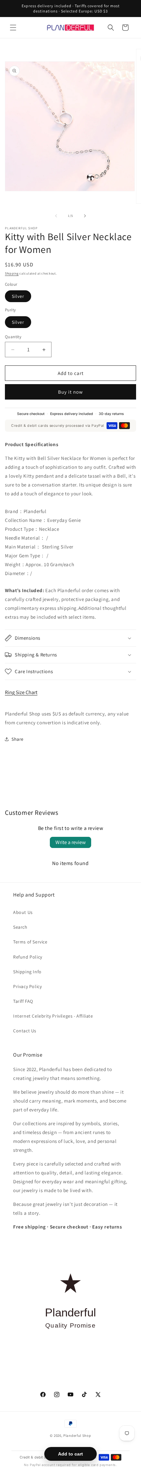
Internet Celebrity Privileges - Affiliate (53, 1016)
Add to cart (70, 1454)
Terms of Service (30, 942)
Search (20, 927)
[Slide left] (56, 216)
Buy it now (70, 392)
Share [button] (17, 739)
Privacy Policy (27, 986)
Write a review (70, 842)
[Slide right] (85, 216)
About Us (23, 912)
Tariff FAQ (23, 1001)
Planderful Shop (77, 1435)
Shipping (12, 273)
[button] (13, 27)
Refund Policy (27, 957)
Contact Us (24, 1031)
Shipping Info (27, 972)
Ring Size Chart (21, 692)
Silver (18, 296)
